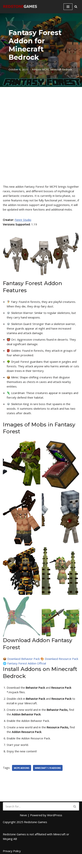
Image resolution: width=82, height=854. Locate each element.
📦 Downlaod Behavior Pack (21, 659)
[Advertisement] (41, 130)
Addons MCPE (40, 69)
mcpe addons (21, 767)
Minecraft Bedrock (61, 69)
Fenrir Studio (23, 220)
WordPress (54, 815)
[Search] (75, 6)
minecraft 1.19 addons (48, 767)
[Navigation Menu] (68, 6)
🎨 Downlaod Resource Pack (59, 659)
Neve (23, 815)
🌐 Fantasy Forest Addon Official (24, 663)
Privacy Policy (12, 851)
